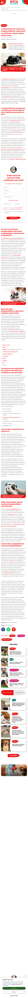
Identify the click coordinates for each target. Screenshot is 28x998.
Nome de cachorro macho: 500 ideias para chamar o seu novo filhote (16, 685)
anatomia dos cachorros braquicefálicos (12, 238)
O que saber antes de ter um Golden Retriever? (18, 745)
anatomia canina (15, 120)
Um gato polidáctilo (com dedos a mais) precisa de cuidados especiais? (18, 704)
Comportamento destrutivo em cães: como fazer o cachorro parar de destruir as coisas (18, 719)
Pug (3, 363)
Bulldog (5, 349)
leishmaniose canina (20, 159)
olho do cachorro (16, 131)
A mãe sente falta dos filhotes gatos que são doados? (16, 663)
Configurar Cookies (14, 995)
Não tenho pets (8, 204)
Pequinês (5, 360)
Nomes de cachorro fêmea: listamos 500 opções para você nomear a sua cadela (17, 674)
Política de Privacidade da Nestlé (15, 209)
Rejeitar (14, 992)
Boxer (4, 347)
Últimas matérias (19, 692)
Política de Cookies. (16, 984)
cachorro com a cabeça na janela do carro (12, 149)
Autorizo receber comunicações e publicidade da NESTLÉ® (13, 212)
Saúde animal (21, 636)
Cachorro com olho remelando (11, 417)
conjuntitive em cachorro (8, 79)
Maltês (21, 331)
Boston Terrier (6, 345)
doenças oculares (9, 572)
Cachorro (4, 25)
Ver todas (13, 755)
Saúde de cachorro (6, 639)
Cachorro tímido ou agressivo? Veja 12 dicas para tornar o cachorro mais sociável (18, 732)
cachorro (7, 96)
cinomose (11, 159)
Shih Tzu (11, 329)
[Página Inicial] (14, 3)
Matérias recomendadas (7, 692)
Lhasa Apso (15, 331)
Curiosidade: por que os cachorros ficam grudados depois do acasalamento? (16, 653)
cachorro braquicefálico (12, 509)
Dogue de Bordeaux (8, 354)
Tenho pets (18, 204)
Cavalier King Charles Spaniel (10, 351)
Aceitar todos (14, 988)
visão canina (11, 514)
